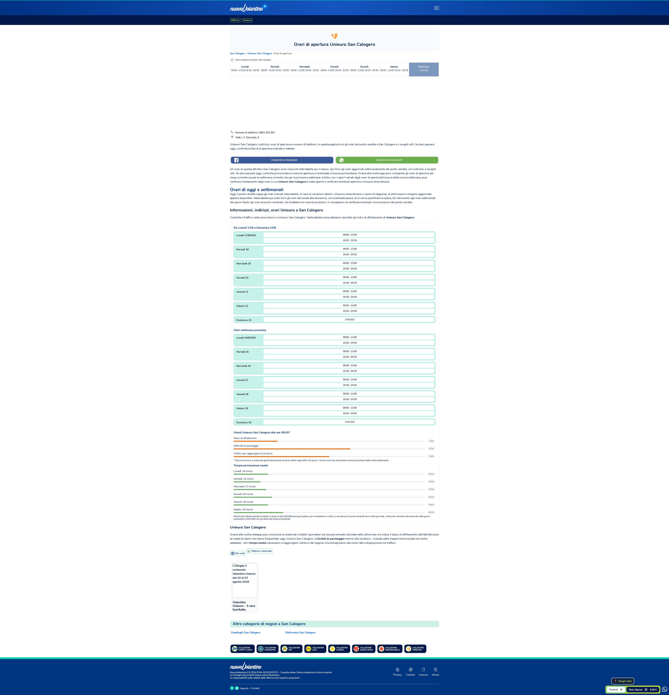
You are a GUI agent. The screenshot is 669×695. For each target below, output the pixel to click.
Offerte (235, 20)
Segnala (244, 688)
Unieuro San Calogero (260, 53)
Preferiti (615, 689)
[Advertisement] (334, 103)
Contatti (255, 688)
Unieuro (247, 20)
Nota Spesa (643, 689)
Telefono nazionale (261, 551)
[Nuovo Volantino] (246, 8)
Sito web (240, 553)
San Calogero (238, 53)
